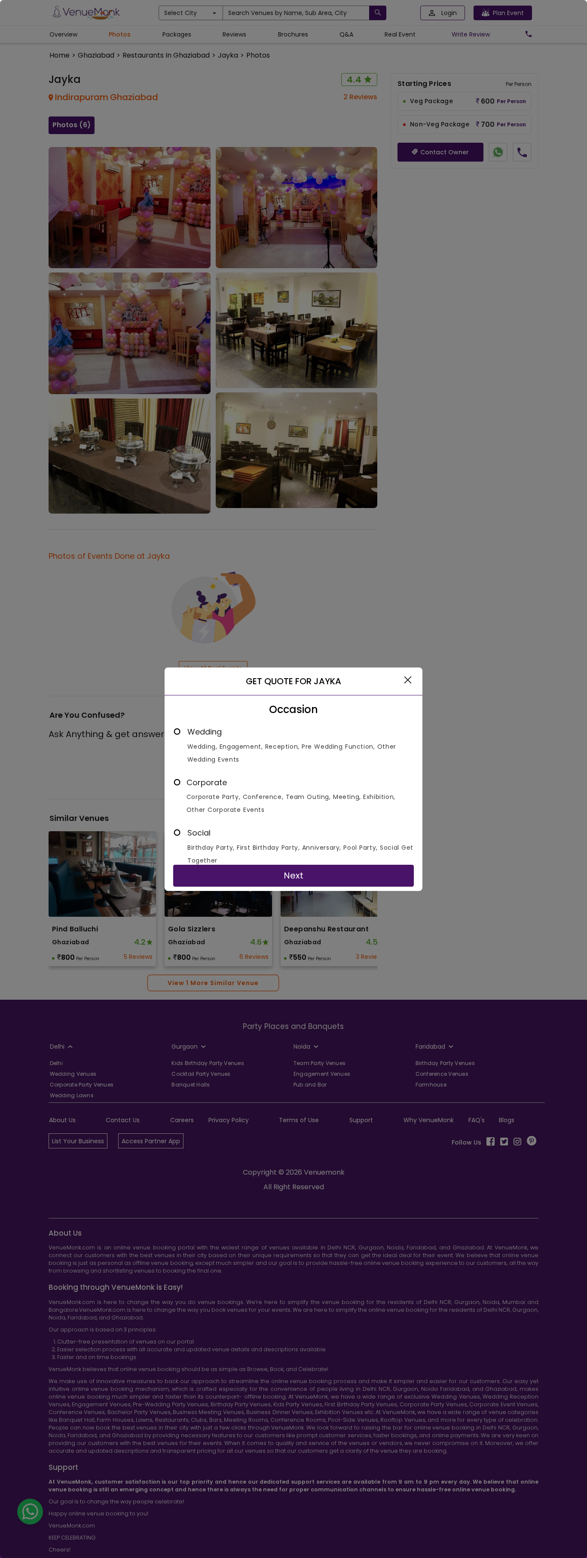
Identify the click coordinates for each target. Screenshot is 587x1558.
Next (293, 875)
